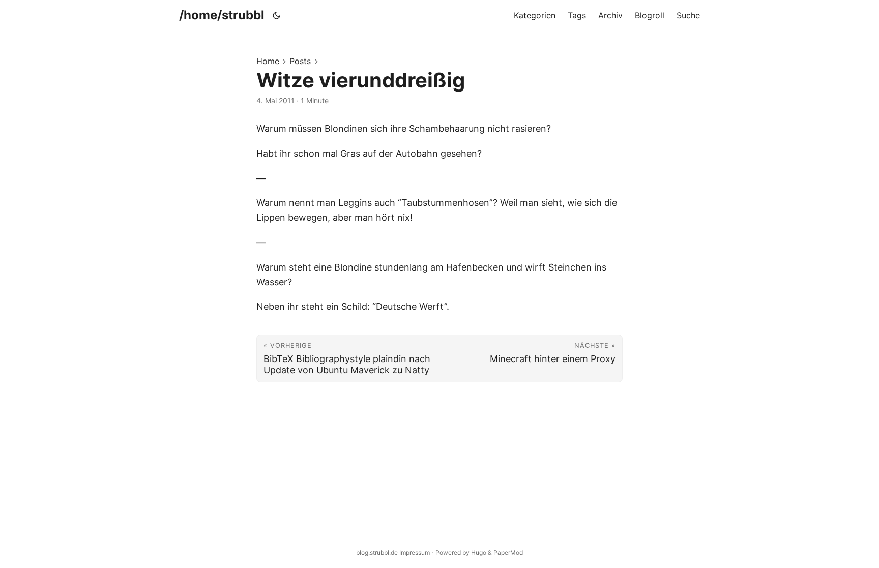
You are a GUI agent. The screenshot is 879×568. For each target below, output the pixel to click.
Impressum (414, 552)
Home (267, 61)
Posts (300, 61)
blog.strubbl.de (377, 552)
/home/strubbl (222, 15)
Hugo (478, 552)
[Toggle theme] (276, 15)
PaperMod (508, 552)
